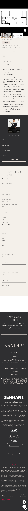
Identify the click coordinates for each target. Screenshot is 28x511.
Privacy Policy (20, 383)
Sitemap (14, 455)
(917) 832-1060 (14, 356)
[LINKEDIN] (17, 436)
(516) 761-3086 (5, 145)
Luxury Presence (14, 446)
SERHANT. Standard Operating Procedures (14, 402)
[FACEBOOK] (10, 436)
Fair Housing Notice (13, 401)
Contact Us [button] (14, 336)
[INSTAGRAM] (14, 436)
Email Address (14, 374)
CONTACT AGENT (14, 159)
